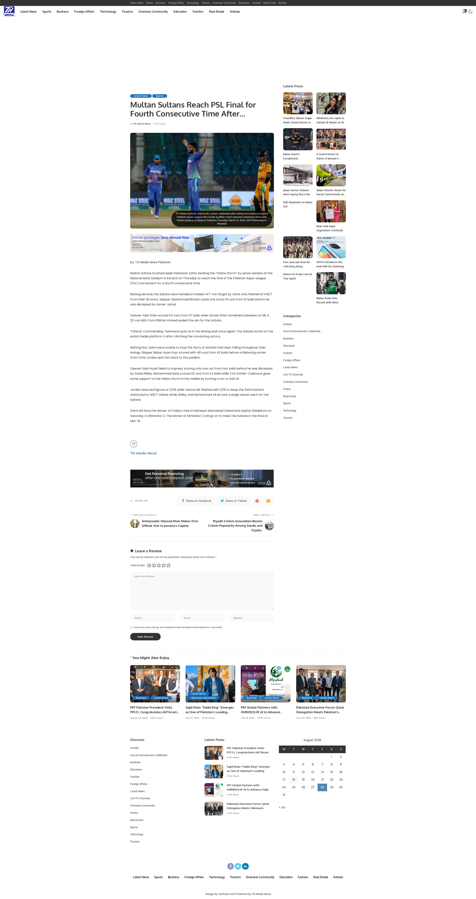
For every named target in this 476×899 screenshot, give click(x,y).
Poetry (287, 389)
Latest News (141, 96)
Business (288, 338)
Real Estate (289, 396)
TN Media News (142, 124)
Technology (289, 410)
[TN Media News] (9, 11)
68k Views (319, 718)
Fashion (287, 352)
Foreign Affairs (291, 360)
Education (289, 345)
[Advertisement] (238, 52)
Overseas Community (295, 381)
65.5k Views (156, 718)
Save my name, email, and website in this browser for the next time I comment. (178, 627)
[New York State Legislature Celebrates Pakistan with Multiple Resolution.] (331, 211)
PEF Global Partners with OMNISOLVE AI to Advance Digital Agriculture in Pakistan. (263, 711)
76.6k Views (264, 718)
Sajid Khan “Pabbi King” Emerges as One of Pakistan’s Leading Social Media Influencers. (210, 711)
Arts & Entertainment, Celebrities (301, 331)
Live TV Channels (293, 374)
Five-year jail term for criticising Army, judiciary (296, 266)
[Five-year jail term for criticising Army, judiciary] (298, 247)
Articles (287, 324)
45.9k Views (208, 718)
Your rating (137, 565)
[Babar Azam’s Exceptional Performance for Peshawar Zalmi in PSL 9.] (298, 139)
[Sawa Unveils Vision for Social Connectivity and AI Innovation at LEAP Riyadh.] (331, 175)
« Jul (282, 807)
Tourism (287, 417)
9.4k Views (160, 124)
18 (293, 779)
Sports (159, 96)
